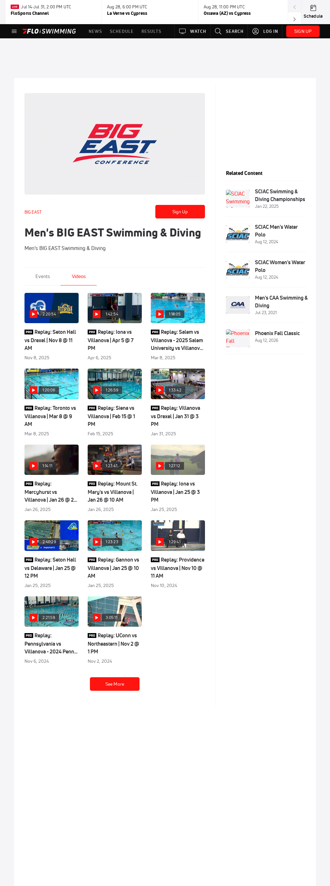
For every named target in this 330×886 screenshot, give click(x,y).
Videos (79, 276)
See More (114, 684)
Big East (33, 212)
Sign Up (180, 212)
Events (42, 276)
